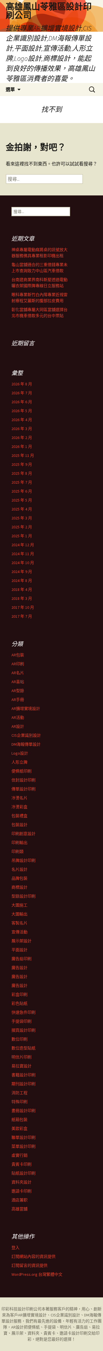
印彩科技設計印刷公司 (21, 1309)
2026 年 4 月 (21, 419)
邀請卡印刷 (21, 1191)
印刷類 (17, 851)
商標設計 (19, 887)
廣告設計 (19, 967)
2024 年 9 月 (21, 571)
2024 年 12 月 (22, 544)
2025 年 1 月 (21, 535)
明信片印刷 (21, 1057)
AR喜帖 (17, 681)
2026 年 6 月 (21, 401)
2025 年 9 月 (21, 464)
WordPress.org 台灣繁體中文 (36, 1274)
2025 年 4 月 (21, 509)
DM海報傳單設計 (26, 744)
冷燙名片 (19, 797)
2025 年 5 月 (21, 500)
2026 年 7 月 (21, 392)
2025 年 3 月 (21, 518)
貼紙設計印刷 (23, 1173)
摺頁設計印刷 (23, 1030)
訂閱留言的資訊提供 (29, 1265)
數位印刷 (19, 1039)
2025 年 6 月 (21, 491)
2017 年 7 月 (21, 616)
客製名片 (19, 923)
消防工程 (19, 1092)
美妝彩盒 (19, 1128)
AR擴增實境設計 (25, 708)
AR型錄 (17, 690)
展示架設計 (21, 940)
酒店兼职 (19, 1200)
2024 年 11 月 (22, 553)
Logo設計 (19, 753)
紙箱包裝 (19, 1119)
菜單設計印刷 (23, 1146)
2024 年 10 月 (22, 562)
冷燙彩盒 (19, 806)
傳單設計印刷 (23, 789)
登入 (15, 1247)
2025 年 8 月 (21, 473)
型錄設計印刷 (23, 896)
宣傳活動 (19, 931)
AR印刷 (17, 663)
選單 (10, 89)
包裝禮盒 (19, 815)
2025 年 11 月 (22, 455)
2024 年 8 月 (21, 580)
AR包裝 (17, 654)
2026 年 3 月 (21, 428)
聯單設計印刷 (23, 1137)
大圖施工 (19, 905)
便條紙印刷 (21, 771)
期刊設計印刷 (23, 1083)
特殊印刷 (19, 1101)
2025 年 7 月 (21, 482)
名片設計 (19, 869)
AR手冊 (17, 699)
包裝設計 (19, 824)
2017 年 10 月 (22, 607)
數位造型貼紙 (23, 1048)
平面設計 (19, 949)
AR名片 (17, 672)
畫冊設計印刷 (23, 1110)
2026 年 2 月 (21, 437)
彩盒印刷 (19, 994)
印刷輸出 (19, 842)
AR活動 (17, 717)
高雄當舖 (19, 1208)
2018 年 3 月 (21, 598)
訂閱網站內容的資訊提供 (33, 1256)
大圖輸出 (19, 914)
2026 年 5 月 (21, 410)
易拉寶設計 (21, 1066)
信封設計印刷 (23, 780)
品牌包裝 (19, 878)
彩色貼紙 (19, 1003)
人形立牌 (19, 762)
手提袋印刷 (21, 1021)
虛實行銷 (19, 1155)
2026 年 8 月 (21, 384)
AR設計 (17, 726)
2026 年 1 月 (21, 446)
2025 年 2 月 (21, 527)
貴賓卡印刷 (21, 1164)
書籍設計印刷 (23, 1074)
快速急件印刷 (23, 1012)
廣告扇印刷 (21, 958)
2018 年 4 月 (21, 589)
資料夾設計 (21, 1182)
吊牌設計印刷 (23, 860)
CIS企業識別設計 (26, 735)
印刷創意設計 (23, 833)
